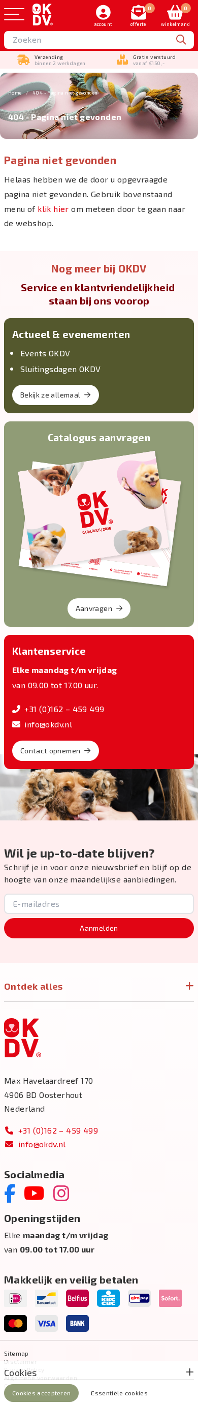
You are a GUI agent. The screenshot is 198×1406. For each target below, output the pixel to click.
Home (15, 92)
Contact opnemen (50, 750)
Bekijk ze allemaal (50, 394)
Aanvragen (94, 608)
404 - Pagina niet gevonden (64, 92)
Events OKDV (45, 353)
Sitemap (16, 1353)
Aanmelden (99, 928)
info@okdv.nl (48, 724)
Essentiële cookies (119, 1392)
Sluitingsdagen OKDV (60, 369)
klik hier (53, 208)
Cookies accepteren (41, 1392)
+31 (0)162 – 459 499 (64, 709)
